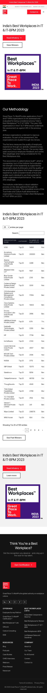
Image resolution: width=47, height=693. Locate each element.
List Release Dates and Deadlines (32, 636)
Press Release (7, 667)
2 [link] (30, 430)
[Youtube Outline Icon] (24, 602)
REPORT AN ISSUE (38, 6)
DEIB (4, 635)
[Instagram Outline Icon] (14, 602)
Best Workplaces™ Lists (11, 623)
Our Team (28, 650)
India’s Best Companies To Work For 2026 (23, 2)
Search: (15, 233)
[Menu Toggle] (43, 12)
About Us (27, 646)
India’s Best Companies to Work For (33, 616)
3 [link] (34, 430)
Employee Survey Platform (12, 612)
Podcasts (6, 650)
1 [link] (26, 430)
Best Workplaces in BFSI (32, 631)
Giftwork (6, 627)
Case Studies (7, 654)
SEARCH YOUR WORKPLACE (23, 6)
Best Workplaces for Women (34, 621)
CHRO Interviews (9, 658)
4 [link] (38, 430)
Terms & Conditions (26, 683)
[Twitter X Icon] (9, 602)
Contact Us (34, 12)
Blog (4, 646)
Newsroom (6, 671)
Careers (27, 658)
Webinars (6, 662)
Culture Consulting (9, 631)
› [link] (42, 430)
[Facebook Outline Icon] (19, 602)
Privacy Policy (39, 683)
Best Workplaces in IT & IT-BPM (33, 626)
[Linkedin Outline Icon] (4, 602)
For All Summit (29, 654)
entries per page (16, 227)
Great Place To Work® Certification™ (10, 618)
